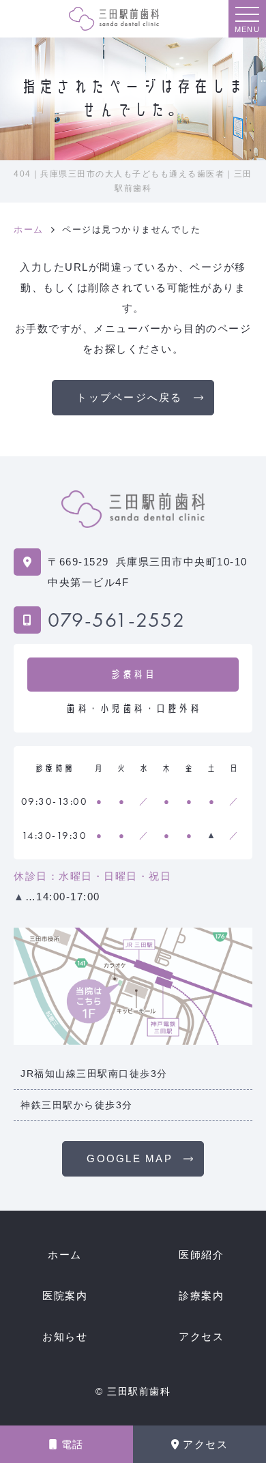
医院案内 (64, 1295)
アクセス (205, 1444)
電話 (72, 1444)
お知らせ (64, 1336)
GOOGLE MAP (130, 1158)
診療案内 (201, 1295)
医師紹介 (201, 1254)
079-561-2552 (116, 620)
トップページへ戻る (129, 397)
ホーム (65, 1254)
